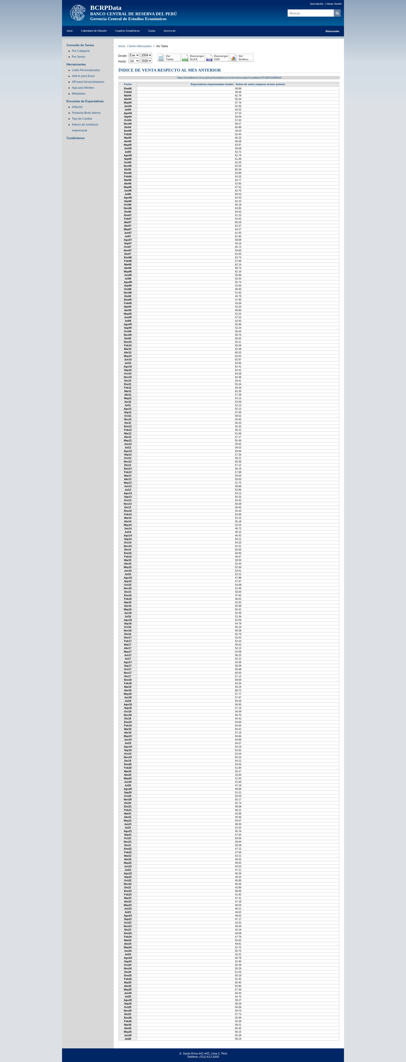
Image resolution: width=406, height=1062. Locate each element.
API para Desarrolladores (88, 82)
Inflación (77, 107)
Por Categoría (81, 51)
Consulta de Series (80, 45)
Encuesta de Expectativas (85, 101)
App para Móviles (83, 87)
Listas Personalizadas (86, 70)
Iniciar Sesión (334, 3)
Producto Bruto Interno (86, 113)
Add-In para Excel (83, 76)
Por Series (78, 56)
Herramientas (76, 64)
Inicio (70, 30)
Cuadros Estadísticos (127, 30)
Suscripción (316, 3)
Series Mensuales (140, 46)
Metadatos (78, 93)
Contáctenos (75, 138)
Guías (151, 30)
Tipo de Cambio (82, 118)
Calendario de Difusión (94, 30)
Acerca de (170, 30)
